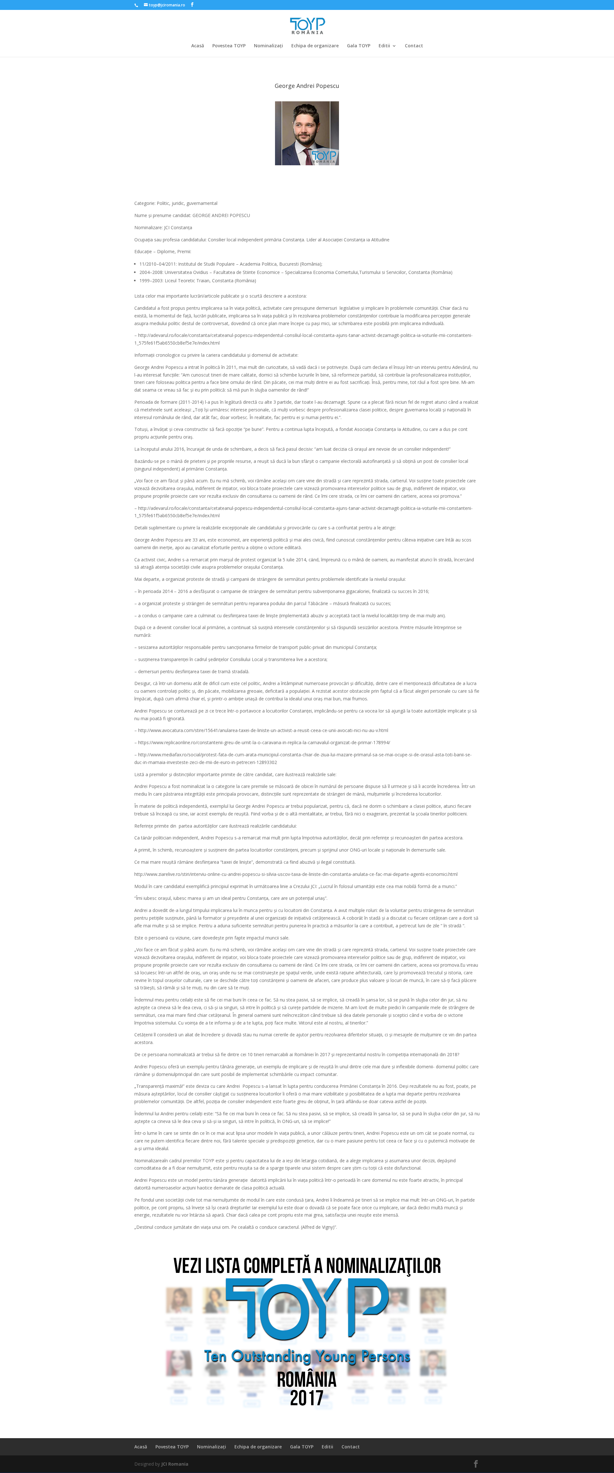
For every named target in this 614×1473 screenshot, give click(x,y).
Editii (384, 46)
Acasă (197, 46)
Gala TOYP (358, 46)
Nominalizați (268, 46)
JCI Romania (174, 1464)
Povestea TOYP (229, 46)
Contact (414, 46)
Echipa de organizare (315, 46)
